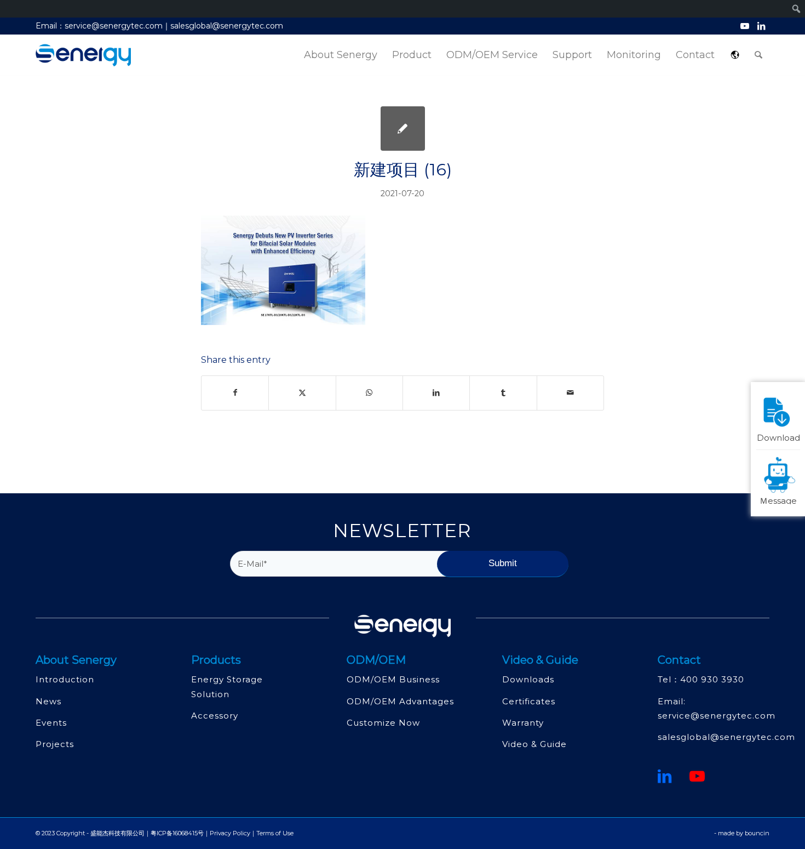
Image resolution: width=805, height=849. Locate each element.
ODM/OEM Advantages (400, 701)
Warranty (523, 722)
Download (778, 436)
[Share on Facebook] (235, 392)
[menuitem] (340, 55)
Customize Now (383, 722)
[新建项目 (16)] (403, 128)
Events (51, 722)
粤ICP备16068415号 (177, 833)
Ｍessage (778, 499)
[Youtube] (697, 776)
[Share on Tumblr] (503, 392)
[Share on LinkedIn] (436, 392)
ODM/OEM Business (393, 679)
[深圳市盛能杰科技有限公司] (83, 55)
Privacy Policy (230, 833)
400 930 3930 (712, 679)
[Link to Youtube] (744, 26)
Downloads (528, 679)
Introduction (65, 679)
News (48, 701)
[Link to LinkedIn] (761, 26)
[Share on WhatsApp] (369, 392)
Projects (55, 744)
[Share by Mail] (570, 392)
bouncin (757, 833)
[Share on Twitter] (302, 392)
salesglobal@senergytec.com (726, 737)
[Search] (758, 55)
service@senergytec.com (716, 715)
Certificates (528, 701)
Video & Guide (534, 744)
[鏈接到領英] (665, 776)
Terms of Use (275, 833)
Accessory (214, 715)
